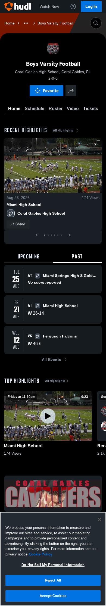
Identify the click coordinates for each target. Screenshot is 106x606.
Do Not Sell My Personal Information (53, 565)
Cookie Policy (40, 554)
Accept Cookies (53, 596)
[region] (53, 559)
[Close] (99, 520)
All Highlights (63, 130)
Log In (91, 6)
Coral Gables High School (41, 213)
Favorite (51, 90)
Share (20, 224)
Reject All (53, 580)
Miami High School (24, 204)
